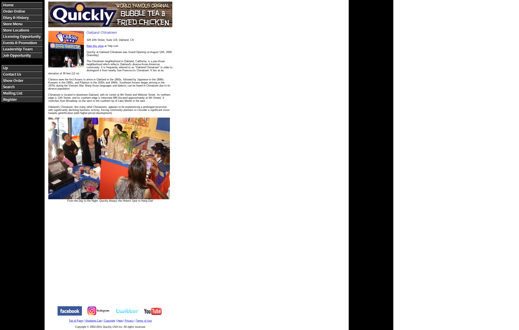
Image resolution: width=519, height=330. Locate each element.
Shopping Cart (93, 320)
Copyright (109, 320)
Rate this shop (95, 46)
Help (120, 320)
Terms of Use (144, 320)
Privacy (129, 320)
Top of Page (76, 320)
